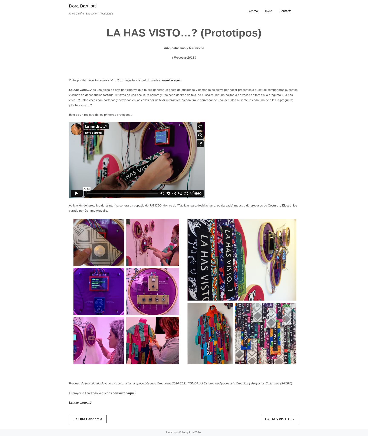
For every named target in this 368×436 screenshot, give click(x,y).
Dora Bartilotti (83, 5)
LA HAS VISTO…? (280, 419)
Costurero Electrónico (282, 205)
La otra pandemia (87, 419)
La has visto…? (80, 402)
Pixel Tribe (195, 432)
